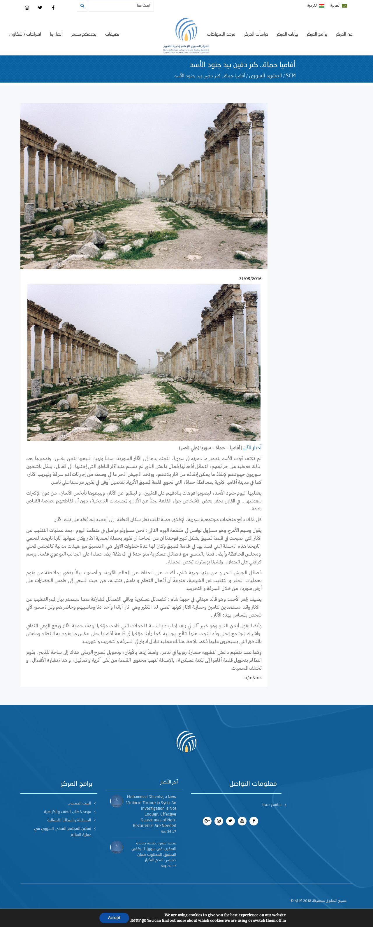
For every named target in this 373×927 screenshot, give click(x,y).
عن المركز (344, 34)
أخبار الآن (252, 448)
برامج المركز (317, 34)
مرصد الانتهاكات (221, 34)
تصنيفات (112, 34)
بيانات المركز (287, 34)
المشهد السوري (265, 75)
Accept (114, 918)
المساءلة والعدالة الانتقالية (69, 820)
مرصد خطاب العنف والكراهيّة (67, 812)
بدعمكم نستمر (83, 34)
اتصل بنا (56, 34)
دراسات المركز (256, 34)
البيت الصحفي (79, 803)
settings (138, 921)
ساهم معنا (271, 805)
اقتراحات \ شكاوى (25, 34)
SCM (291, 75)
